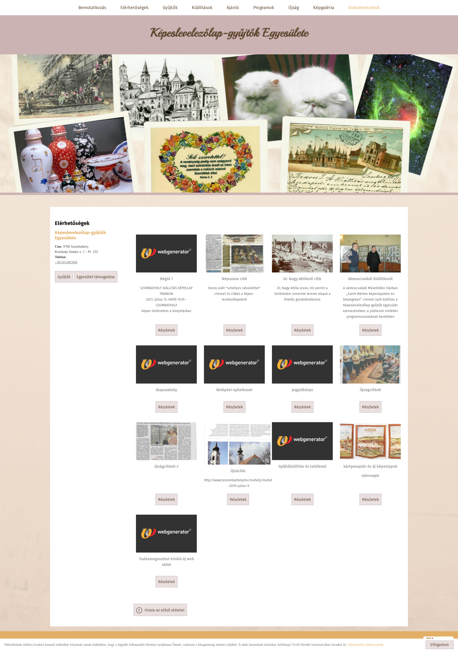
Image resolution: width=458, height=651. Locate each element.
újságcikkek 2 (166, 466)
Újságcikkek (370, 390)
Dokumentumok (364, 7)
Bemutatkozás (92, 7)
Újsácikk (237, 471)
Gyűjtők (170, 7)
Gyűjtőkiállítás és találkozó (302, 466)
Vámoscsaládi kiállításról (370, 279)
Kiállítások (202, 7)
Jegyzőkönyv (302, 390)
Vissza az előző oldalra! (164, 610)
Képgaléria (323, 7)
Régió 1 (166, 279)
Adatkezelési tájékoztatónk (365, 644)
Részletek (166, 330)
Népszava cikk (234, 279)
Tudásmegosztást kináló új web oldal (166, 562)
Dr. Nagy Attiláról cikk (302, 279)
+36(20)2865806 (66, 262)
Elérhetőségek (134, 7)
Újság (293, 7)
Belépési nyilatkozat (234, 390)
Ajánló (233, 7)
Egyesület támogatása (96, 277)
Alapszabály (166, 390)
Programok (263, 7)
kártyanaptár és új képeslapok (370, 466)
